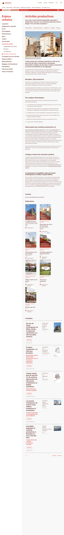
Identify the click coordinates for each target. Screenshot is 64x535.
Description (28, 28)
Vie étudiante (6, 31)
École (3, 29)
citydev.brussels (54, 129)
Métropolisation (7, 61)
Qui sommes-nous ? (46, 7)
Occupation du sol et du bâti (10, 56)
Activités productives (24, 10)
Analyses (46, 28)
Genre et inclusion (7, 71)
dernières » (59, 455)
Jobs (57, 2)
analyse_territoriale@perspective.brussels (34, 197)
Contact (52, 28)
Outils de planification (36, 7)
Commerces (7, 51)
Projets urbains (9, 7)
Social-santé (6, 41)
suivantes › (54, 455)
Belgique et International (9, 64)
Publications (51, 2)
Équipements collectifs (9, 26)
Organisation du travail (10, 46)
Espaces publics (7, 59)
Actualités (40, 2)
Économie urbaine (14, 10)
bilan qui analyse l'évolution (42, 184)
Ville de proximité (7, 69)
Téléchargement (30, 227)
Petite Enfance (6, 34)
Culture (4, 39)
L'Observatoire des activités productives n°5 (35, 129)
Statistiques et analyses (25, 7)
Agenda (45, 2)
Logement (5, 24)
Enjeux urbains (16, 7)
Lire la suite (44, 258)
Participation (6, 66)
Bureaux (6, 49)
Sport (3, 36)
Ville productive (38, 28)
